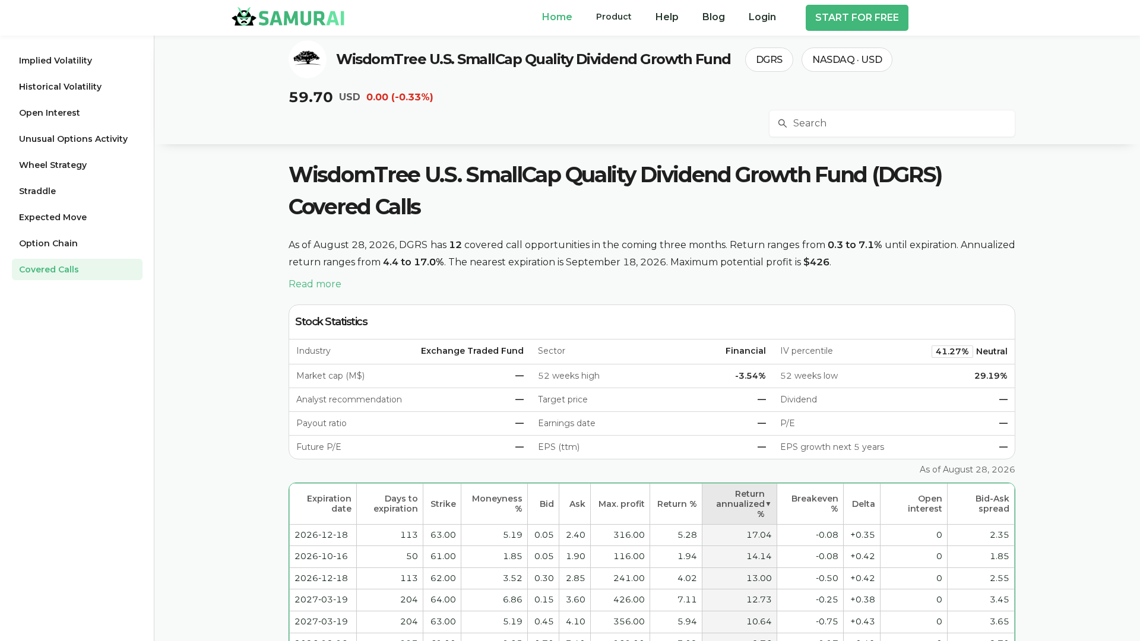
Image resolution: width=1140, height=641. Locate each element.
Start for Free (857, 17)
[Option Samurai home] (288, 16)
